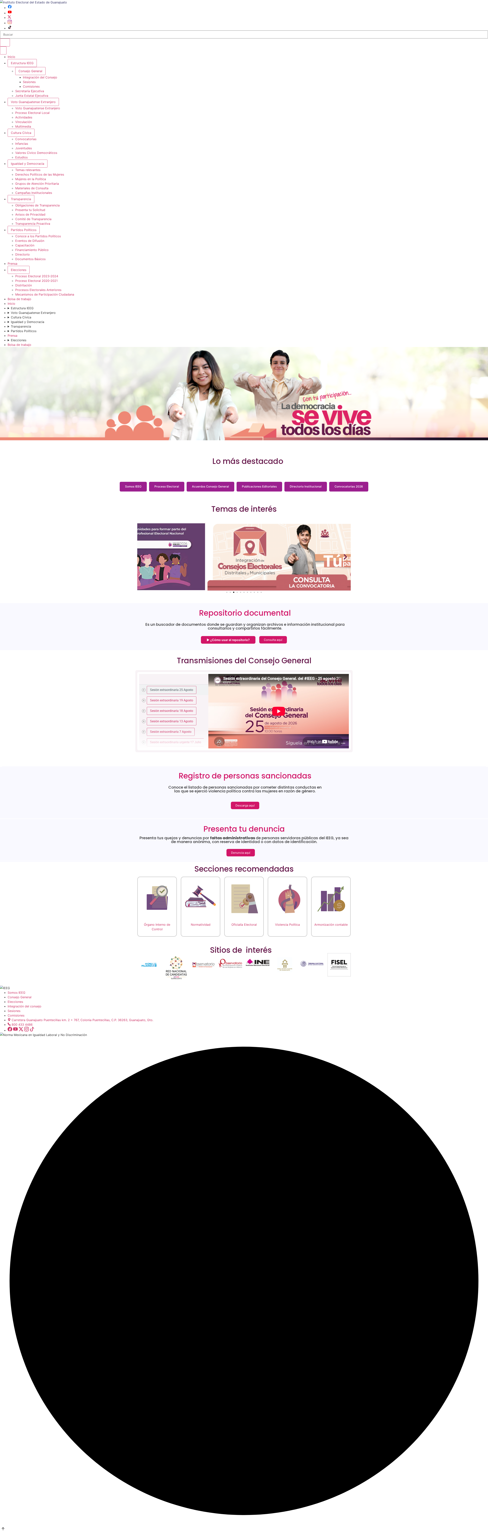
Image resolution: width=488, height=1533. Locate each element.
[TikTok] (10, 28)
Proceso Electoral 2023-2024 (36, 276)
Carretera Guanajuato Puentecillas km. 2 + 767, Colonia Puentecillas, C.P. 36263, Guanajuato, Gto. (82, 1020)
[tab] (173, 690)
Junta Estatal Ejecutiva (31, 96)
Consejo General (19, 997)
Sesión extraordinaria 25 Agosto (171, 689)
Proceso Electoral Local (32, 113)
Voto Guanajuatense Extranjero (33, 102)
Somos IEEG (133, 486)
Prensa (12, 263)
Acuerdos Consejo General (210, 486)
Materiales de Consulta (31, 188)
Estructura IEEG (22, 63)
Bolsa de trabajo (19, 299)
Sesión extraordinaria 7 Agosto (170, 731)
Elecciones (18, 270)
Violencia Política (287, 924)
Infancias (21, 143)
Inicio (11, 57)
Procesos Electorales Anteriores (38, 290)
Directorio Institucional (306, 486)
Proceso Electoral (166, 486)
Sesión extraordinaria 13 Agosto (171, 721)
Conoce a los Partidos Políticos (38, 236)
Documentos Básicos (30, 259)
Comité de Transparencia (33, 219)
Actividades (23, 117)
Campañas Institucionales (33, 193)
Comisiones (31, 86)
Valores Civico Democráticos (36, 153)
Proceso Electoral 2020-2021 (36, 281)
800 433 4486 (22, 1024)
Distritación (23, 285)
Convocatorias (25, 139)
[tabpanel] (278, 711)
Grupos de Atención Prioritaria (37, 183)
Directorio (22, 254)
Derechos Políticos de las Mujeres (39, 174)
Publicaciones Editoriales (259, 486)
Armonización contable (331, 924)
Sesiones (29, 82)
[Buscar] (5, 42)
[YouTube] (10, 13)
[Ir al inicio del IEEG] (33, 2)
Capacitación (24, 245)
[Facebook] (10, 8)
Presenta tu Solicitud (30, 210)
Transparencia (21, 199)
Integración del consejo (24, 1006)
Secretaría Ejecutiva (29, 91)
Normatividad (200, 924)
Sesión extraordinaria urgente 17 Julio (175, 742)
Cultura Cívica (21, 133)
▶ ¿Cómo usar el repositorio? (228, 640)
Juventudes (23, 148)
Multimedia (23, 126)
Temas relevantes (27, 170)
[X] (9, 17)
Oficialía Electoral (244, 924)
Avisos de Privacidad (30, 214)
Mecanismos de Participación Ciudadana (44, 294)
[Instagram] (10, 23)
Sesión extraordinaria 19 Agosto (171, 700)
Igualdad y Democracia (27, 163)
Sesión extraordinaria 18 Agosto (171, 710)
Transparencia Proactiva (32, 223)
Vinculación (23, 122)
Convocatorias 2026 (349, 486)
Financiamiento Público (32, 250)
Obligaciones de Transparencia (37, 205)
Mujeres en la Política (30, 179)
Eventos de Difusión (29, 241)
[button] (142, 556)
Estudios (21, 157)
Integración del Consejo (40, 77)
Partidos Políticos (23, 230)
